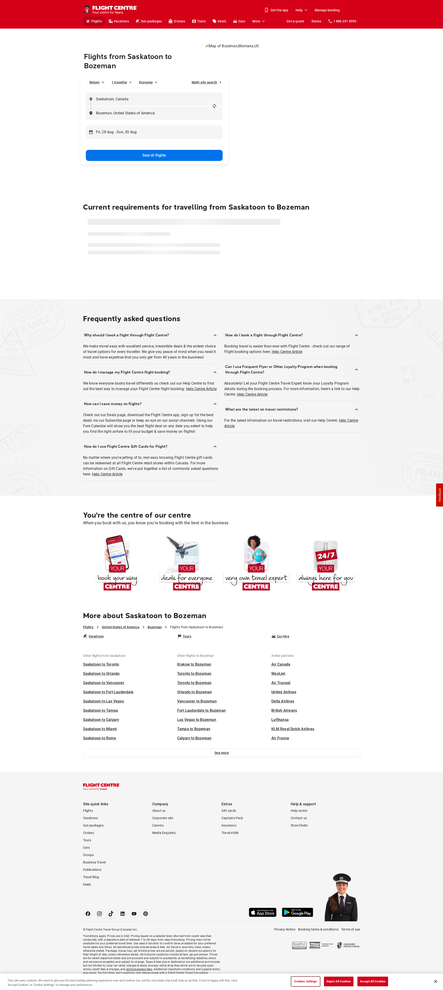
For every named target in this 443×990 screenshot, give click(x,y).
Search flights (154, 155)
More (256, 21)
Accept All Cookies (373, 981)
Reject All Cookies (338, 981)
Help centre (299, 828)
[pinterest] (145, 932)
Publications (92, 887)
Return (95, 82)
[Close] (436, 981)
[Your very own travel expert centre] (256, 582)
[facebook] (88, 932)
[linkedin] (122, 932)
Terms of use (350, 947)
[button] (222, 770)
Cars (241, 21)
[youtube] (134, 932)
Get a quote (295, 21)
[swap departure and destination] (214, 106)
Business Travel (94, 880)
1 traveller (119, 82)
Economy (146, 82)
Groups (88, 873)
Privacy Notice (284, 947)
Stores (316, 21)
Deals (222, 21)
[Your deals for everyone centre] (187, 582)
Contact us (299, 836)
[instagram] (99, 932)
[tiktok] (111, 932)
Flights (96, 21)
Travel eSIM (230, 851)
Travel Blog (91, 895)
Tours (201, 21)
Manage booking (327, 10)
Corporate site (162, 836)
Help (299, 10)
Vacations (121, 21)
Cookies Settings (305, 981)
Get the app (279, 10)
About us (159, 828)
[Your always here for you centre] (325, 582)
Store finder (299, 843)
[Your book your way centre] (117, 582)
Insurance (229, 843)
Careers (158, 843)
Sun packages (151, 21)
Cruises (179, 21)
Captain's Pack (232, 836)
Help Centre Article (201, 407)
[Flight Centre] (101, 804)
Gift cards (229, 828)
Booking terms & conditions (318, 947)
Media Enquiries (164, 851)
